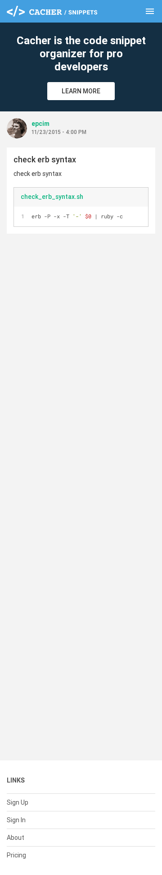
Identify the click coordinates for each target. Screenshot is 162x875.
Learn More (81, 91)
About (15, 838)
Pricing (16, 855)
